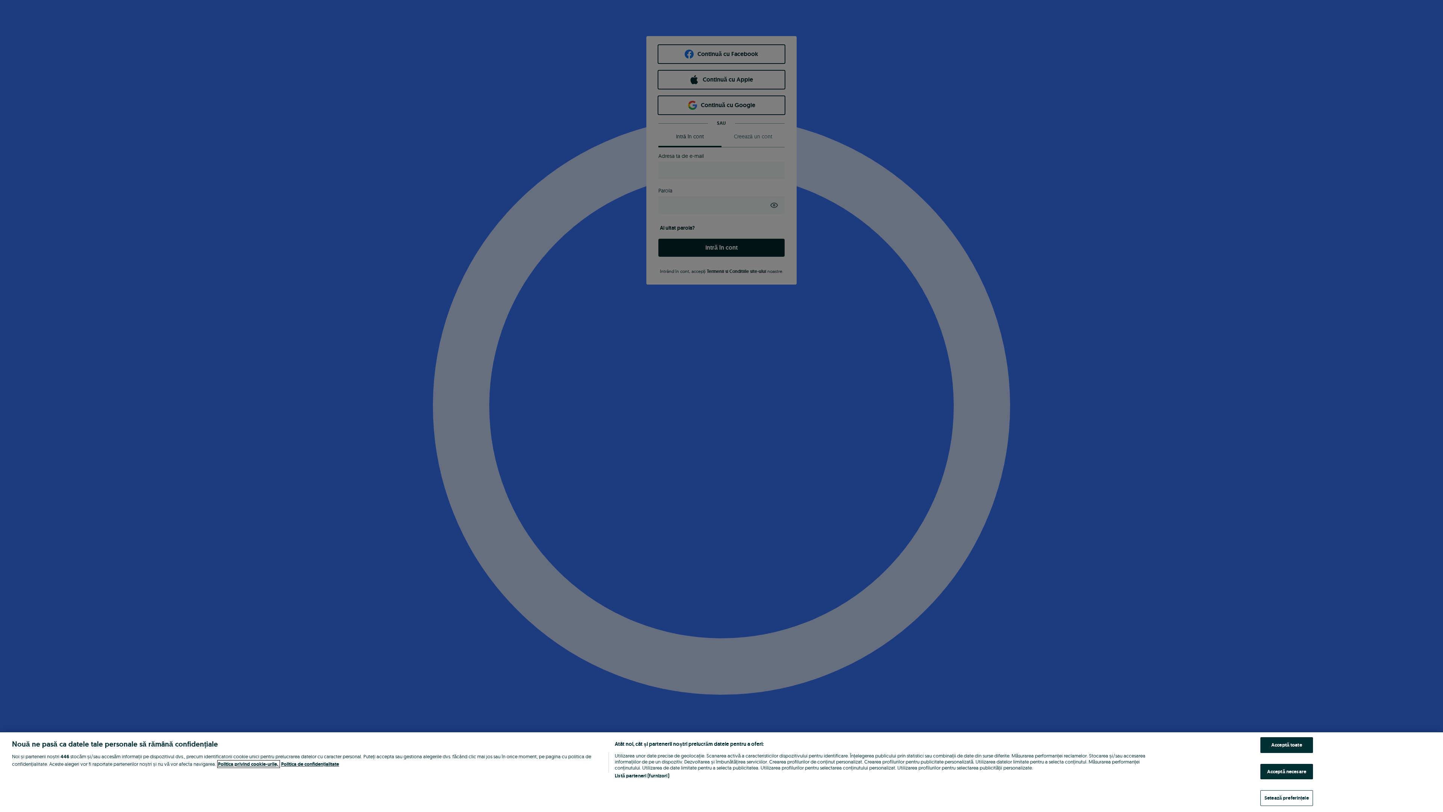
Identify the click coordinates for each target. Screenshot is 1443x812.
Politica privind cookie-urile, (248, 764)
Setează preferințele (1287, 798)
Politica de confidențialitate (310, 764)
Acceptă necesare (1286, 771)
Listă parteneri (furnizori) (642, 776)
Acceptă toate (1286, 745)
